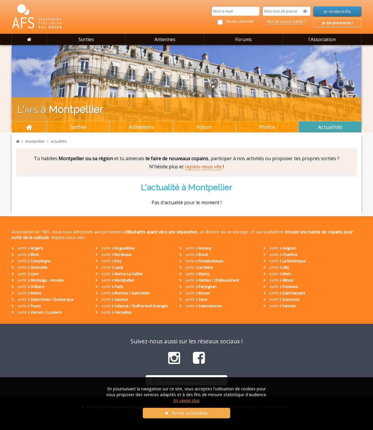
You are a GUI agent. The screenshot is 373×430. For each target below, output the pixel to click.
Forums (243, 39)
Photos (267, 126)
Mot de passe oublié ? (286, 21)
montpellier (35, 141)
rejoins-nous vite (203, 166)
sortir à (30, 248)
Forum (204, 126)
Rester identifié (239, 21)
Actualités (330, 126)
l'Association (322, 39)
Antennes (164, 39)
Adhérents (141, 126)
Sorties (86, 39)
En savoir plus (186, 400)
